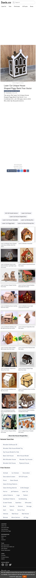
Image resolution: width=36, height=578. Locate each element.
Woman (5, 517)
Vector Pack (21, 510)
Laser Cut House (26, 213)
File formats (17, 6)
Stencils (12, 506)
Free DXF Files (5, 527)
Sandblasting (23, 499)
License (3, 555)
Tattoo (12, 510)
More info (14, 93)
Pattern (25, 495)
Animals (5, 473)
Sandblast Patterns (9, 499)
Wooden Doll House (9, 463)
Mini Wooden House (9, 459)
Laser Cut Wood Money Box (26, 223)
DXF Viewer (4, 548)
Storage (28, 506)
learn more (19, 576)
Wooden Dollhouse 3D (10, 445)
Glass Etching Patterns (10, 484)
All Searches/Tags (6, 531)
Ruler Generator (5, 550)
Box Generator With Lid (7, 546)
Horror (5, 491)
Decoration (26, 473)
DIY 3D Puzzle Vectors (11, 213)
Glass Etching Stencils (10, 488)
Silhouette (28, 502)
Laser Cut (3, 6)
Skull (4, 506)
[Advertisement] (18, 26)
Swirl (4, 510)
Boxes (31, 6)
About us (3, 536)
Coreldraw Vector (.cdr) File (11, 91)
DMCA (3, 559)
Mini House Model (23, 456)
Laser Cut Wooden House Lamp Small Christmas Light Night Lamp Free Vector (8, 266)
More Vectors (15, 517)
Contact (3, 539)
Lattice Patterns (8, 495)
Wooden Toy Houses (25, 459)
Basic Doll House (8, 456)
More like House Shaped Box (18, 436)
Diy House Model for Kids (11, 452)
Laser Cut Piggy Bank (8, 223)
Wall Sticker (25, 514)
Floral (5, 480)
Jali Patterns (15, 491)
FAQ (2, 538)
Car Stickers (15, 473)
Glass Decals (14, 480)
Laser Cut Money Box (27, 220)
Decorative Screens (9, 477)
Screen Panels (7, 502)
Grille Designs (24, 488)
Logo (18, 495)
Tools (10, 6)
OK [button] (24, 576)
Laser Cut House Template (10, 220)
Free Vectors (4, 529)
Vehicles (5, 514)
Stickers (20, 506)
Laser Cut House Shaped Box (18, 216)
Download (12, 171)
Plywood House (24, 463)
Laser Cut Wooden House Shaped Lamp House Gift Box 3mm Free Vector (8, 245)
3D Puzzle (24, 6)
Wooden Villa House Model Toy (13, 448)
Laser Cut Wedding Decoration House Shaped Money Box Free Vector (8, 412)
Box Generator (5, 545)
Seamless (18, 502)
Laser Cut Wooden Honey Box (25, 243)
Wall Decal (15, 514)
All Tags (26, 517)
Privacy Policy (5, 557)
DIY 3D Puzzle (18, 164)
